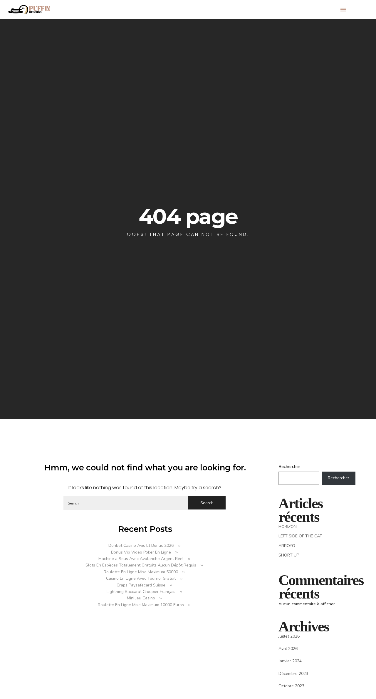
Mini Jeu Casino (141, 598)
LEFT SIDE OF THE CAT (300, 536)
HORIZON (287, 526)
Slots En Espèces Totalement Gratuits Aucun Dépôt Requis (140, 565)
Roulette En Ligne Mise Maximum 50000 (141, 572)
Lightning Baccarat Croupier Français (141, 591)
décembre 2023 (293, 673)
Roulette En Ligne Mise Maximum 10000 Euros (141, 605)
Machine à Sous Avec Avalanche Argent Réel (141, 558)
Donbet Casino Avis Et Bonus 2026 (141, 545)
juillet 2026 (289, 636)
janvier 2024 (290, 661)
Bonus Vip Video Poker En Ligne (141, 552)
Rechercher (289, 467)
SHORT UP (288, 555)
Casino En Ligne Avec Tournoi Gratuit (141, 578)
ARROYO (286, 546)
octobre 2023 (291, 686)
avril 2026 (288, 648)
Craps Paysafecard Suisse (141, 585)
